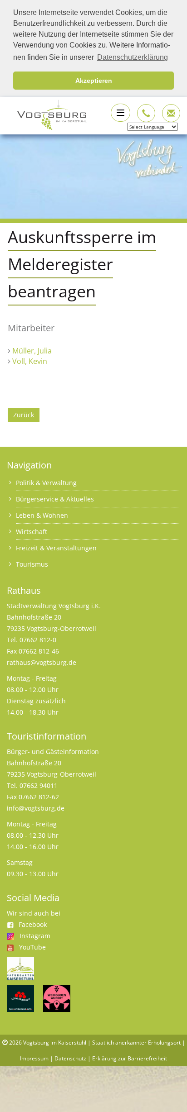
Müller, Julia (32, 351)
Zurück (23, 414)
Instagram (35, 935)
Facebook (33, 924)
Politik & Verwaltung (46, 482)
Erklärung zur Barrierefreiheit (129, 1058)
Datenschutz (70, 1058)
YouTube (32, 947)
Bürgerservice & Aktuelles (55, 499)
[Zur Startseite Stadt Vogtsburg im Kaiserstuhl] (47, 114)
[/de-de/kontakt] (146, 113)
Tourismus (32, 564)
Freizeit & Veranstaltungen (56, 548)
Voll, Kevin (29, 361)
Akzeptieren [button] (93, 80)
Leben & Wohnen (42, 515)
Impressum (34, 1058)
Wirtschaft (31, 531)
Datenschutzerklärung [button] (132, 57)
